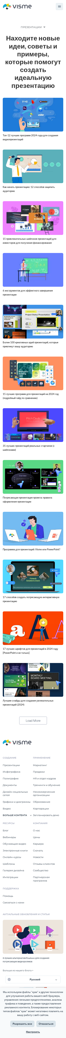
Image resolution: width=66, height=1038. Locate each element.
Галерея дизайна (13, 870)
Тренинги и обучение (46, 785)
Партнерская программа (41, 879)
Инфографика (11, 771)
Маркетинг (40, 765)
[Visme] (17, 6)
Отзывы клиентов (44, 863)
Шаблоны (9, 863)
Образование (41, 801)
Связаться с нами (13, 902)
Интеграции (10, 877)
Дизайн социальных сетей (15, 793)
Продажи (39, 771)
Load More (33, 720)
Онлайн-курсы (12, 857)
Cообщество (40, 870)
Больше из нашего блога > (18, 970)
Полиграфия (11, 778)
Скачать (38, 850)
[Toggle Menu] (59, 6)
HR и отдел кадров (44, 778)
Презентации (11, 765)
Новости (38, 857)
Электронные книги (15, 850)
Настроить (33, 1031)
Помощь (8, 895)
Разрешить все (22, 1023)
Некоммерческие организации (44, 793)
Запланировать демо (46, 815)
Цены (36, 837)
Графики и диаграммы (16, 801)
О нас (36, 830)
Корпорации (41, 808)
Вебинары (9, 837)
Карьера (38, 843)
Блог (5, 830)
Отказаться (46, 1023)
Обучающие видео (14, 843)
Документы (10, 785)
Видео (7, 808)
